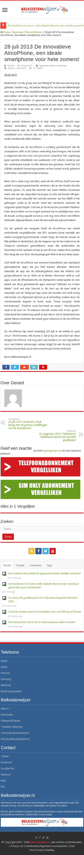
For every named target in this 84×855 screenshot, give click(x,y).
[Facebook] (38, 551)
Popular (20, 565)
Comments (35, 565)
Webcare (6, 774)
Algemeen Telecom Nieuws (27, 32)
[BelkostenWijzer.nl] (42, 9)
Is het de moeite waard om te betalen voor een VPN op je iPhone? (44, 611)
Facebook (6, 762)
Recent (7, 565)
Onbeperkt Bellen (10, 720)
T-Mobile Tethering (11, 726)
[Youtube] (52, 551)
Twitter (5, 756)
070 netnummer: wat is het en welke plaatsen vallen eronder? (42, 622)
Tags (49, 565)
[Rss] (31, 551)
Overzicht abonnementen (15, 732)
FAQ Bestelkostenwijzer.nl (15, 739)
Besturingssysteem (11, 691)
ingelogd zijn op (52, 450)
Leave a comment (17, 68)
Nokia (4, 666)
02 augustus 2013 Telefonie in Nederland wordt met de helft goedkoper (57, 436)
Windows (6, 685)
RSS (3, 786)
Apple (4, 660)
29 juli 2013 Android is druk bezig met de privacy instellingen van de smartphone (27, 424)
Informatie (7, 714)
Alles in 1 (6, 708)
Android (5, 673)
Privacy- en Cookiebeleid (24, 846)
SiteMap (50, 850)
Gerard (10, 65)
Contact (39, 850)
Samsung (6, 679)
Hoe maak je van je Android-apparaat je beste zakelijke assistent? (44, 573)
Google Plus (7, 768)
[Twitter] (45, 551)
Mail (3, 780)
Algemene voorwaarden (53, 846)
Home (6, 32)
